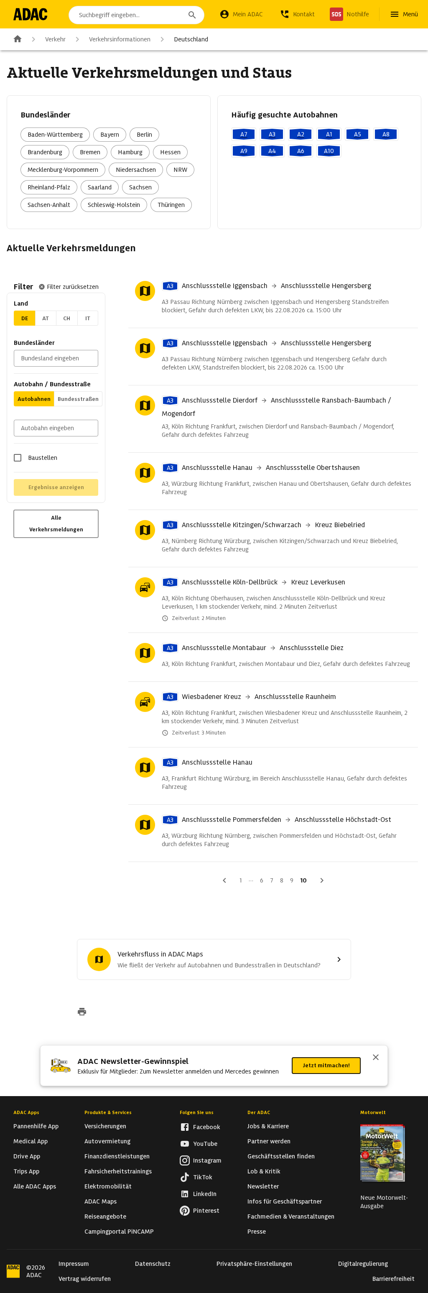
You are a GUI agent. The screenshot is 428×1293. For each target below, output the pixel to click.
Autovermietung (107, 1141)
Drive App (26, 1156)
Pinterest (206, 1210)
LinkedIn (205, 1194)
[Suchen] (192, 15)
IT (87, 318)
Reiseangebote (105, 1216)
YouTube (205, 1144)
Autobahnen (34, 399)
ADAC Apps (26, 1112)
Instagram (207, 1160)
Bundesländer (34, 343)
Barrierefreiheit (393, 1279)
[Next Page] (322, 880)
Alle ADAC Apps (34, 1186)
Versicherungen (105, 1126)
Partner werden (268, 1141)
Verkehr (55, 39)
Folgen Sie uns (197, 1112)
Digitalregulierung (363, 1263)
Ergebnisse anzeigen (56, 487)
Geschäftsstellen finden (281, 1156)
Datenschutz (153, 1263)
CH (66, 318)
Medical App (30, 1141)
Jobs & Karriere (268, 1126)
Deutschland (191, 39)
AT (45, 318)
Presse (256, 1231)
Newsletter (263, 1186)
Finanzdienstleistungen (117, 1156)
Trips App (26, 1171)
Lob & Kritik (263, 1171)
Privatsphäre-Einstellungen (254, 1263)
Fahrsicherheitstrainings (118, 1171)
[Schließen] (376, 1058)
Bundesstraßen (78, 399)
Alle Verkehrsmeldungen (56, 523)
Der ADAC (258, 1112)
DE (24, 318)
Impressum (74, 1263)
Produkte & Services (108, 1112)
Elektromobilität (108, 1186)
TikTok (202, 1177)
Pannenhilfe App (36, 1126)
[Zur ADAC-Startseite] (30, 14)
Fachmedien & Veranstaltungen (290, 1216)
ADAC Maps (100, 1201)
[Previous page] (224, 880)
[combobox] (136, 15)
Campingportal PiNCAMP (119, 1231)
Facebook (206, 1127)
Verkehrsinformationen (119, 39)
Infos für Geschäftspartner (284, 1201)
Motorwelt (373, 1112)
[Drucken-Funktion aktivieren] (82, 1012)
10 (303, 880)
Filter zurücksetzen (73, 287)
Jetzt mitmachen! (326, 1065)
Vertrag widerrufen (85, 1279)
